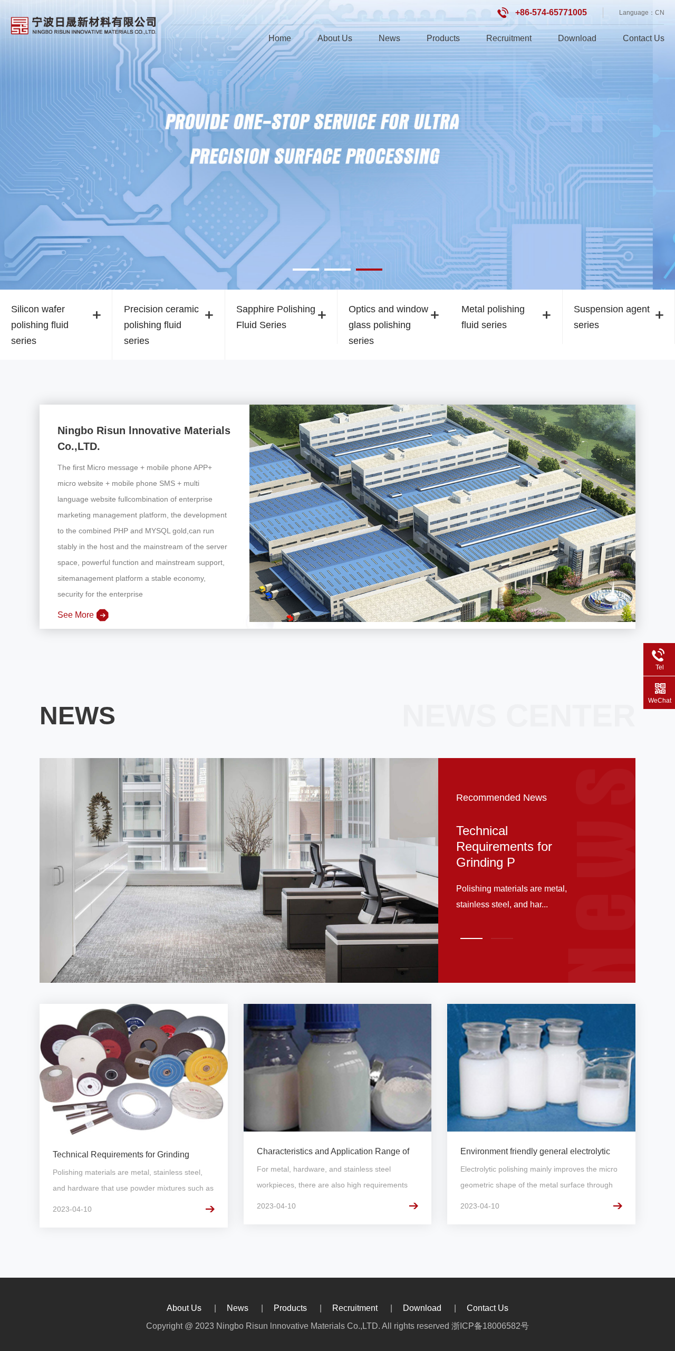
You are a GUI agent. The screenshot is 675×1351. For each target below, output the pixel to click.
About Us (334, 38)
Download (577, 38)
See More (75, 614)
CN (659, 12)
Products (443, 38)
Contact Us (643, 38)
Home (279, 38)
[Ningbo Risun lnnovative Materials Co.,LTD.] (84, 24)
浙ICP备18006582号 (490, 1325)
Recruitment (509, 38)
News (389, 38)
